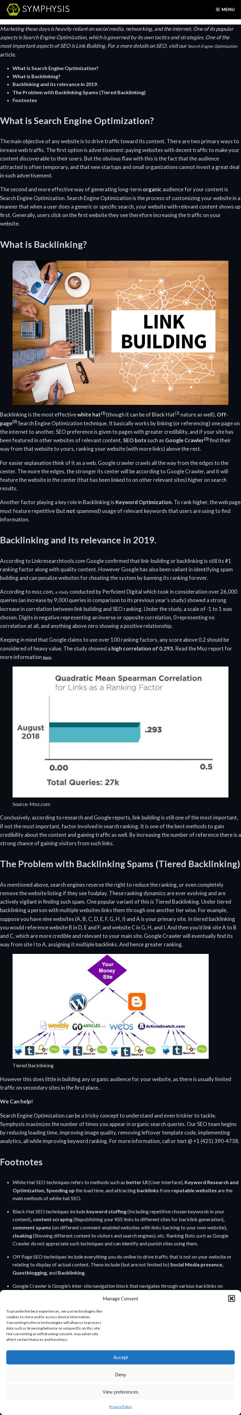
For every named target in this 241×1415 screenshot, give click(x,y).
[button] (231, 1298)
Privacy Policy (120, 1406)
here (47, 657)
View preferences (120, 1392)
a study (62, 592)
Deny (120, 1374)
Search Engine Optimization (212, 46)
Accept (120, 1357)
